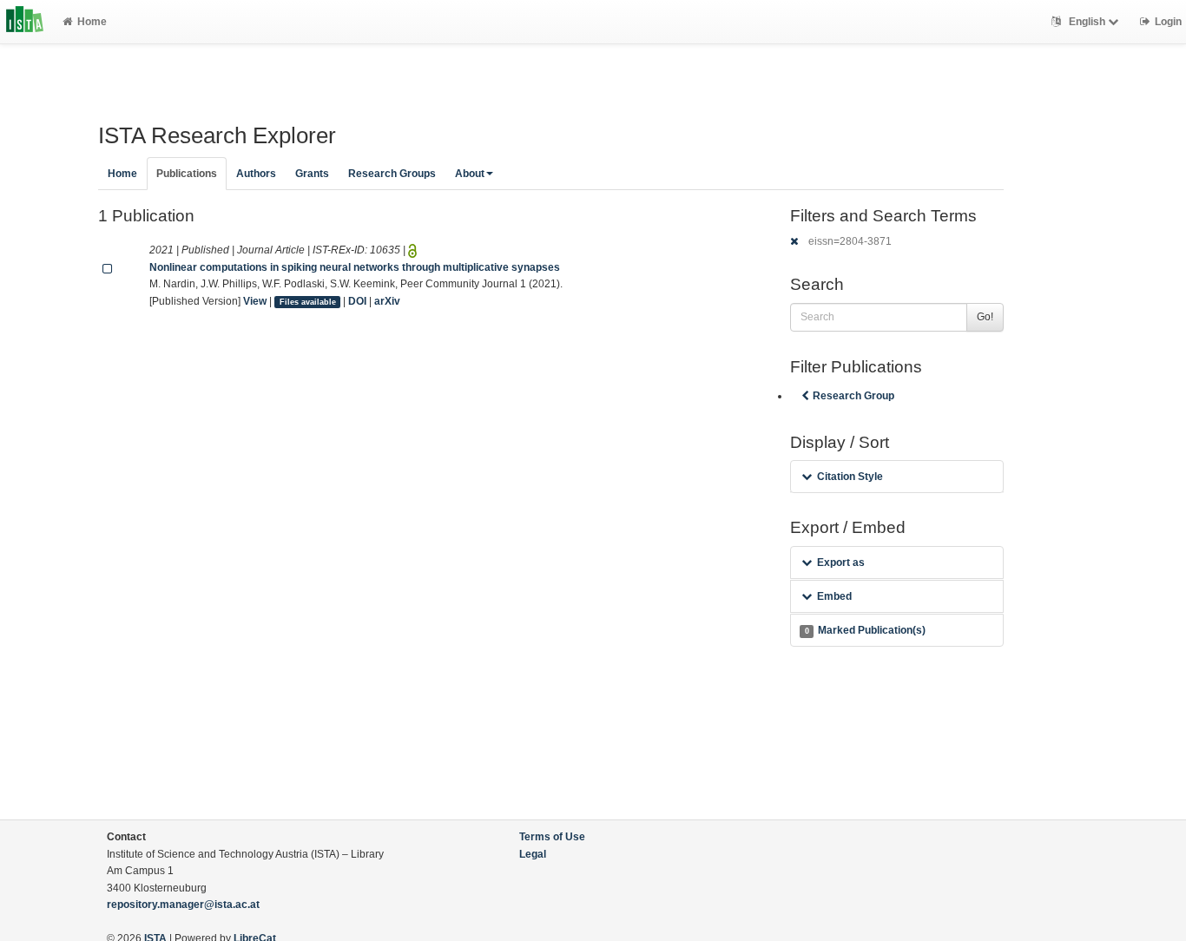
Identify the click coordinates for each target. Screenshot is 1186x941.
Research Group (853, 396)
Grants (312, 174)
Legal (532, 854)
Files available (308, 302)
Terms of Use (552, 837)
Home (92, 22)
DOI (357, 301)
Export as (841, 562)
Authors (256, 174)
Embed (834, 596)
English (1087, 22)
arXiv (387, 301)
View (255, 301)
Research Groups (392, 174)
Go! (985, 317)
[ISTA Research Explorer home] (24, 21)
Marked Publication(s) (865, 630)
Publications (186, 174)
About (469, 174)
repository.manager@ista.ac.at (183, 904)
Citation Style (850, 476)
